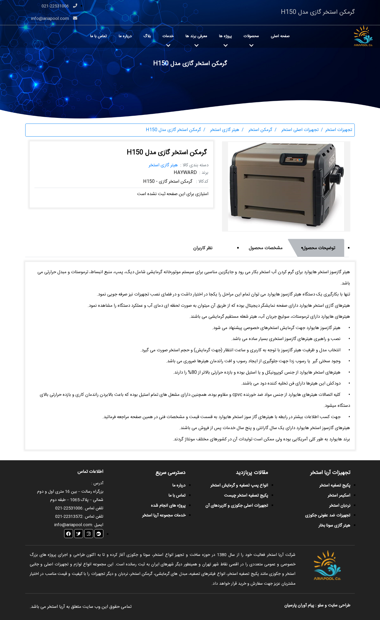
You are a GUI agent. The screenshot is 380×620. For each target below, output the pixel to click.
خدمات (168, 36)
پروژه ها (225, 36)
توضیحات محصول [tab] (319, 248)
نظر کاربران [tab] (203, 248)
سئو (321, 605)
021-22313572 (69, 516)
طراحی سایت (338, 605)
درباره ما (125, 36)
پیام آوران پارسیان (299, 605)
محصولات (251, 36)
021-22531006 (56, 6)
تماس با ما (98, 36)
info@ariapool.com (50, 18)
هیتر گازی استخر (163, 165)
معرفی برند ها (196, 36)
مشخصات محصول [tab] (266, 248)
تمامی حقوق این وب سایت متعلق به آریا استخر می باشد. (81, 606)
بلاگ (147, 36)
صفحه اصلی (280, 36)
